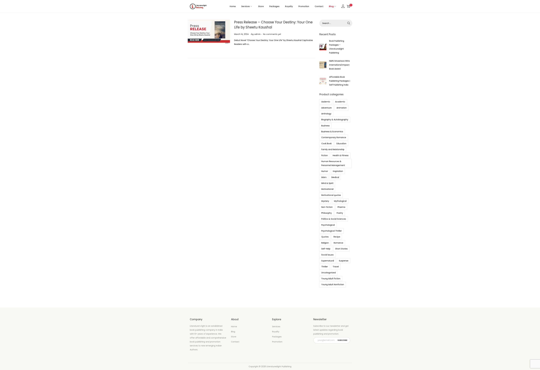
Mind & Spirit (327, 183)
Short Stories (341, 248)
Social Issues (327, 254)
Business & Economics (332, 131)
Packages (277, 336)
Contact (235, 341)
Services (276, 326)
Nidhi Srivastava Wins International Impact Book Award (339, 65)
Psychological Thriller (331, 230)
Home (234, 326)
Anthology (326, 113)
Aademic (325, 101)
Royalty (275, 331)
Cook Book (326, 143)
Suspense (343, 260)
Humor (324, 171)
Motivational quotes (331, 195)
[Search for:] (335, 23)
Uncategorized (328, 272)
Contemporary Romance (333, 137)
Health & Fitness (340, 155)
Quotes (325, 236)
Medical (335, 177)
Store (233, 336)
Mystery (325, 201)
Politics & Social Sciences (333, 218)
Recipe (337, 236)
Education (341, 143)
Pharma (341, 207)
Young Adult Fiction (330, 278)
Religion (325, 242)
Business (325, 125)
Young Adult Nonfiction (332, 284)
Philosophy (326, 213)
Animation (342, 107)
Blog (233, 331)
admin (257, 34)
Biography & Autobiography (334, 119)
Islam (324, 177)
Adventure (326, 107)
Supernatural (327, 260)
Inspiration (338, 171)
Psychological (328, 225)
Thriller (324, 266)
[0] (348, 6)
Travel (336, 266)
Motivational (327, 189)
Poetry (340, 213)
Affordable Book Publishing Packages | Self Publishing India (339, 81)
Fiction (324, 155)
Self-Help (325, 248)
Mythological (340, 201)
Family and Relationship (332, 149)
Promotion (277, 341)
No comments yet (272, 34)
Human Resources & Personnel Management (333, 163)
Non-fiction (327, 207)
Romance (338, 242)
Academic (340, 101)
